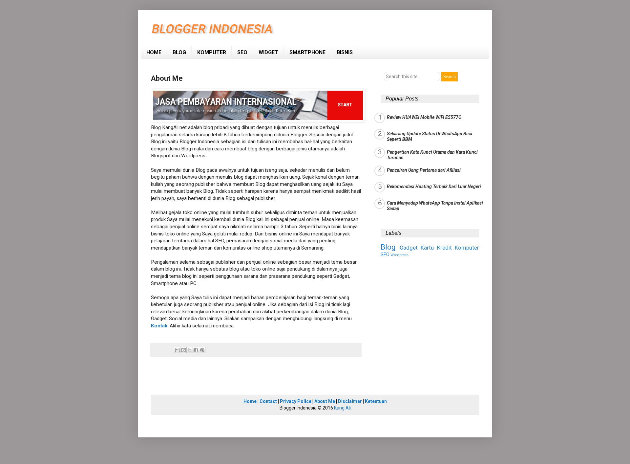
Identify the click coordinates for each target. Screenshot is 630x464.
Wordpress (399, 255)
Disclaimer (350, 401)
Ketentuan (376, 401)
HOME (153, 52)
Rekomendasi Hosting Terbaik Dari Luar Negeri (434, 186)
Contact (268, 401)
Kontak (159, 326)
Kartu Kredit (436, 247)
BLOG (179, 52)
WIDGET (268, 52)
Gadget (409, 247)
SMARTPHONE (307, 52)
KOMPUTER (211, 52)
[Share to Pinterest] (202, 350)
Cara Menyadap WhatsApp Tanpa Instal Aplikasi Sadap (435, 205)
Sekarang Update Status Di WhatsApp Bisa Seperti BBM (429, 136)
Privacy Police (295, 401)
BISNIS (345, 52)
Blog (388, 247)
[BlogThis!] (183, 350)
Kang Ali (342, 407)
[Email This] (177, 350)
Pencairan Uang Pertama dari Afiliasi (424, 170)
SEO (242, 52)
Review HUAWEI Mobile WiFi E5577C (424, 117)
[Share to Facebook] (196, 350)
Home (250, 401)
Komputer (467, 247)
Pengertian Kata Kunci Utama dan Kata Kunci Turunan (432, 154)
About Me (324, 401)
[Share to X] (189, 350)
